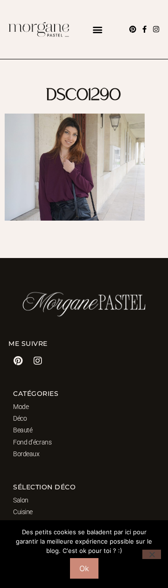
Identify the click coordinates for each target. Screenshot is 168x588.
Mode (20, 406)
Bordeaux (26, 454)
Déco (20, 418)
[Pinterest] (132, 29)
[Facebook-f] (144, 29)
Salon (20, 500)
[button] (97, 29)
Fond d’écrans (32, 442)
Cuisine (23, 512)
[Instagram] (156, 29)
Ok (84, 568)
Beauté (22, 430)
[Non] (151, 554)
